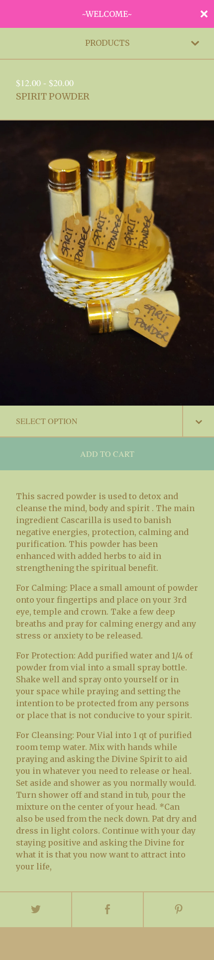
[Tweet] (35, 909)
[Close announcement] (204, 14)
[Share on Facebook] (107, 909)
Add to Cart (107, 453)
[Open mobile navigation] (195, 43)
